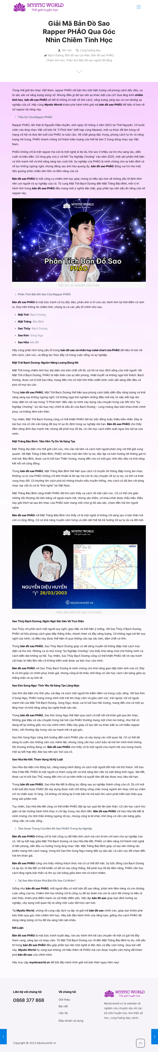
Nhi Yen (67, 50)
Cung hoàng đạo (90, 50)
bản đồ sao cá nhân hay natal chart (83, 350)
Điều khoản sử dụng (71, 1020)
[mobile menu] (138, 6)
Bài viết (63, 1006)
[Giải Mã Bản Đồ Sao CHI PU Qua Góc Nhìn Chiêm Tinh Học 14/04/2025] (3, 1036)
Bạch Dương (55, 55)
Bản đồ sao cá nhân (77, 55)
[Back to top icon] (140, 1043)
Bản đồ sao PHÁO (102, 55)
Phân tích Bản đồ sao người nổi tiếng (89, 60)
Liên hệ (63, 1013)
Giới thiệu (64, 999)
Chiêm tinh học (55, 60)
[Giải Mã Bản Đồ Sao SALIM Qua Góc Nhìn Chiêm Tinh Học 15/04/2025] (154, 1036)
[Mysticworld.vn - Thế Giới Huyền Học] (38, 6)
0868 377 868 (28, 1000)
